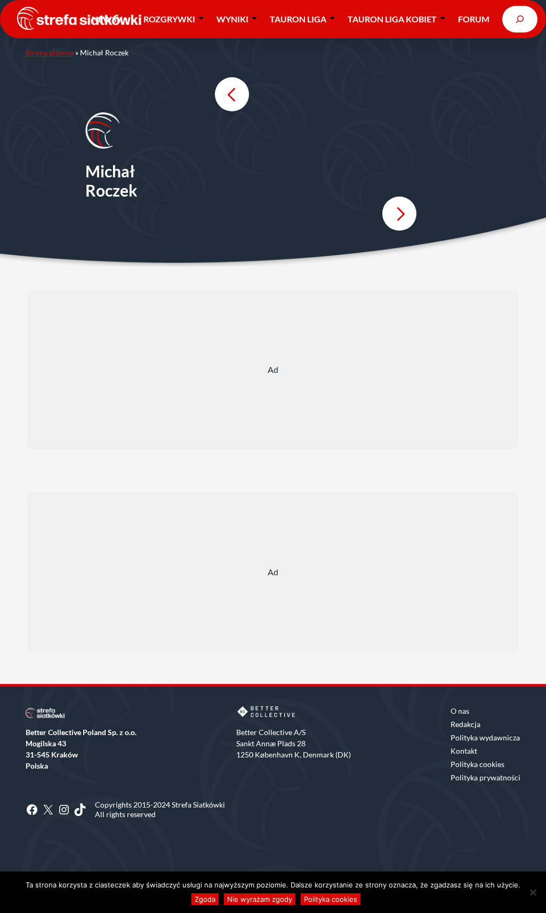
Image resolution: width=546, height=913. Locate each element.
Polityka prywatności (485, 777)
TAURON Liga (298, 19)
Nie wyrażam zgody (259, 899)
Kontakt (464, 750)
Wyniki (232, 19)
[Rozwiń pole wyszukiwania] (519, 19)
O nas (460, 710)
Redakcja (465, 724)
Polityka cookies (477, 764)
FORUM (473, 19)
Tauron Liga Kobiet (392, 19)
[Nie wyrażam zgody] (532, 892)
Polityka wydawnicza (485, 737)
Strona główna (50, 52)
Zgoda (205, 899)
